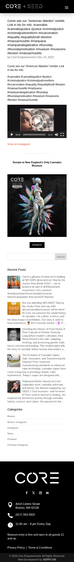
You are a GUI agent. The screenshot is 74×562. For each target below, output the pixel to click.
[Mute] (56, 134)
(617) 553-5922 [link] (25, 514)
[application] (37, 121)
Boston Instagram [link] (17, 422)
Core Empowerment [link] (23, 57)
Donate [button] (37, 244)
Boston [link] (11, 416)
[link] (37, 287)
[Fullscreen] (62, 134)
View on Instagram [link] (18, 144)
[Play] (12, 134)
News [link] (10, 433)
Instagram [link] (12, 427)
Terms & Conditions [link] (40, 547)
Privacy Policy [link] (16, 547)
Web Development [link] (28, 559)
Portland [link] (12, 439)
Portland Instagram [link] (17, 444)
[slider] (34, 134)
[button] (66, 7)
